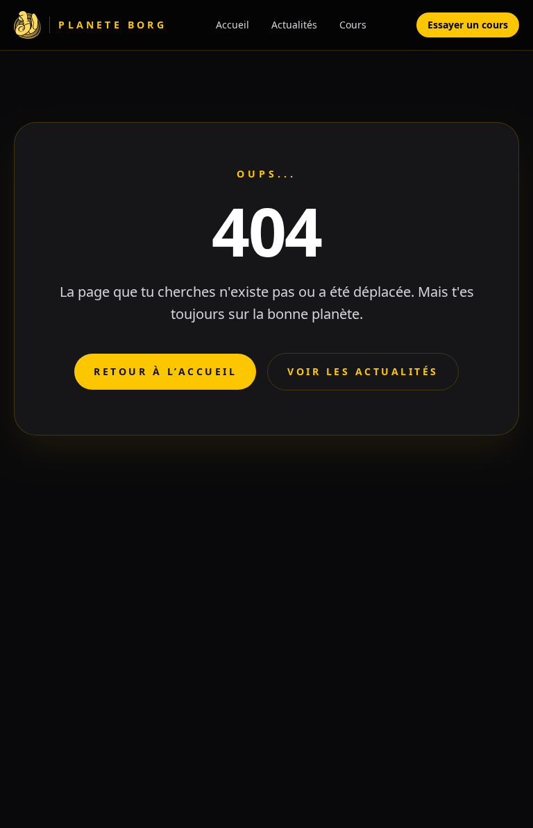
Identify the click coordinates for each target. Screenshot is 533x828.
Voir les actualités (363, 371)
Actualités (294, 24)
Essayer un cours (468, 24)
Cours (352, 24)
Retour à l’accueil (165, 371)
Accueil (232, 24)
